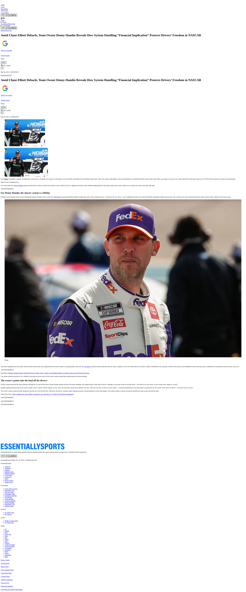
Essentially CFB (10, 504)
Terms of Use (9, 482)
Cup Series (87, 366)
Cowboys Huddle (10, 501)
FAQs (6, 479)
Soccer (7, 553)
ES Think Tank (9, 512)
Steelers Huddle (9, 502)
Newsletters (4, 9)
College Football (10, 545)
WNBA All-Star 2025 (11, 521)
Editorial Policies (10, 473)
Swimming (8, 555)
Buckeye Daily (9, 506)
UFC (6, 541)
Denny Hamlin (18, 185)
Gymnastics (8, 548)
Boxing (7, 531)
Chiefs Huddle (9, 499)
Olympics (7, 550)
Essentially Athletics (11, 496)
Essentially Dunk (10, 494)
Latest (2, 5)
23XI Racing (57, 197)
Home (3, 30)
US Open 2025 (9, 522)
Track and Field (9, 546)
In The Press (8, 475)
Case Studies (6, 25)
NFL (6, 538)
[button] (6, 182)
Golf (6, 532)
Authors (7, 470)
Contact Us (8, 477)
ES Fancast (8, 514)
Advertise (7, 468)
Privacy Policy (9, 480)
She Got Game (9, 492)
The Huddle (8, 497)
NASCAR (8, 30)
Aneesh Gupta (5, 55)
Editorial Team (9, 472)
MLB (6, 551)
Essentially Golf (9, 490)
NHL (6, 557)
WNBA (7, 543)
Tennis (7, 539)
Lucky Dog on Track (11, 489)
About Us (8, 466)
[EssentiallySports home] (32, 449)
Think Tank (4, 10)
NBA (6, 536)
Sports (4, 22)
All (6, 529)
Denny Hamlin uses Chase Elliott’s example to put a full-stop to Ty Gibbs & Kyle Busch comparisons (43, 394)
